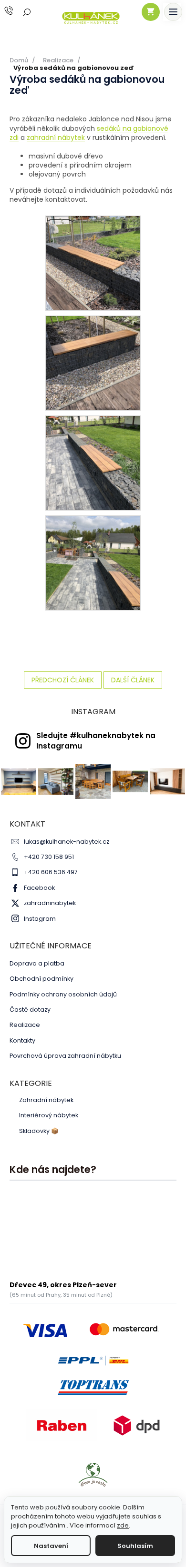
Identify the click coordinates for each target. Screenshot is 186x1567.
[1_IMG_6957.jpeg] (93, 462)
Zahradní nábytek (46, 1100)
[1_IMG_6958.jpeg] (93, 562)
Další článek (133, 680)
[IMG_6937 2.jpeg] (93, 262)
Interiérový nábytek (48, 1115)
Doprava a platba (37, 963)
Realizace (25, 1025)
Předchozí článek (62, 680)
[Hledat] (27, 12)
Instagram (40, 919)
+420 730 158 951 (49, 857)
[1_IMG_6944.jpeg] (93, 362)
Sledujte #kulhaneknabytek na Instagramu (95, 740)
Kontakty (22, 1040)
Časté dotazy (30, 1009)
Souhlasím (135, 1545)
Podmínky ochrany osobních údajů (63, 994)
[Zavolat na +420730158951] (18, 11)
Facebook (39, 888)
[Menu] (173, 12)
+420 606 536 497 (51, 872)
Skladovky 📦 (39, 1131)
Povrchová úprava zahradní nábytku (65, 1056)
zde (123, 1525)
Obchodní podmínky (41, 979)
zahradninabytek (50, 903)
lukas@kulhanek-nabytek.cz (66, 842)
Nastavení (51, 1545)
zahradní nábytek (56, 137)
